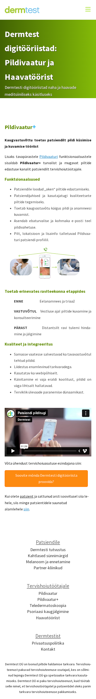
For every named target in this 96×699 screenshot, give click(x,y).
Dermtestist (48, 635)
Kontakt (48, 649)
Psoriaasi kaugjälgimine (48, 611)
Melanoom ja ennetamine (48, 561)
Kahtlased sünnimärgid (48, 555)
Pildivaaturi (48, 156)
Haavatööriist (48, 617)
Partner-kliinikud (48, 567)
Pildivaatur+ (47, 599)
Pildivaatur (47, 593)
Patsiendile (48, 542)
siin (26, 509)
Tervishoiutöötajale (48, 585)
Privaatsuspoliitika (48, 643)
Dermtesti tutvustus (48, 549)
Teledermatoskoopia (48, 605)
